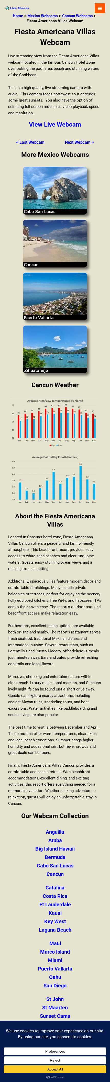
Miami (55, 960)
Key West (55, 921)
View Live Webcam (55, 124)
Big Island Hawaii (55, 849)
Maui (55, 943)
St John (55, 999)
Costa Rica (55, 896)
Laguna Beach (55, 930)
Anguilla (55, 832)
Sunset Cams (55, 1016)
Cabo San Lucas (55, 866)
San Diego (55, 986)
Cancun (55, 874)
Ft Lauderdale (55, 904)
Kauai (55, 913)
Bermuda (55, 857)
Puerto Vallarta (55, 969)
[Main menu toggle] (100, 8)
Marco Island (55, 952)
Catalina (55, 888)
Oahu (55, 977)
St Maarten (55, 1008)
